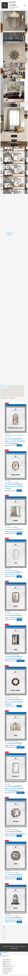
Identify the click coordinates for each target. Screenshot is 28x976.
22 (4, 937)
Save (7, 403)
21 (4, 935)
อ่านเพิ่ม (19, 445)
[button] (0, 954)
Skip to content (3, 952)
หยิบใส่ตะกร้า (20, 660)
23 (4, 939)
